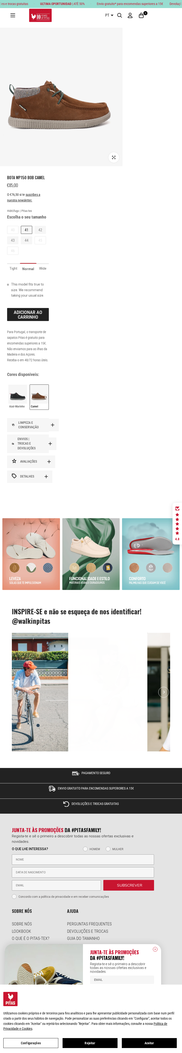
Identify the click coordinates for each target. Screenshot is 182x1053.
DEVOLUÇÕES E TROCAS (87, 931)
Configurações (31, 1043)
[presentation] (46, 397)
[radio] (17, 397)
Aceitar (149, 1043)
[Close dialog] (155, 949)
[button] (177, 523)
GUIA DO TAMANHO (83, 938)
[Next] (163, 692)
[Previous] (18, 692)
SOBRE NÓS (22, 923)
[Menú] (12, 15)
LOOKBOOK (21, 931)
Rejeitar (90, 1043)
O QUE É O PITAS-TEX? (30, 938)
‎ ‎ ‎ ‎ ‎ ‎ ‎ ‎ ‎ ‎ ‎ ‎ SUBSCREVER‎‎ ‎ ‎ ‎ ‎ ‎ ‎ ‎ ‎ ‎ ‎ (129, 885)
